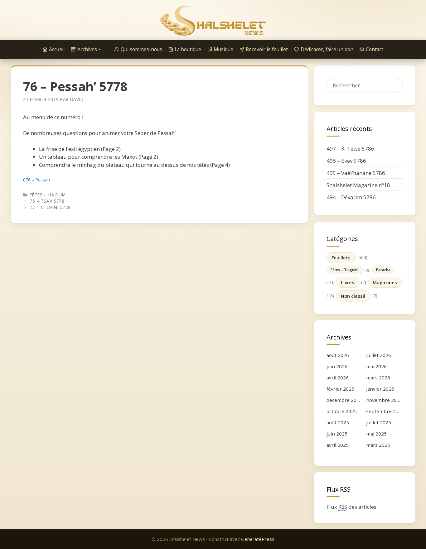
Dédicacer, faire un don (327, 49)
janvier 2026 (380, 389)
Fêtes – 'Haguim (345, 269)
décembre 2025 (344, 400)
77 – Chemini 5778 (50, 207)
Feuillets (341, 257)
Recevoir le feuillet (267, 49)
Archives (87, 49)
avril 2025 (338, 445)
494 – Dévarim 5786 (351, 197)
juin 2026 (337, 366)
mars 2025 (378, 445)
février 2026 (340, 389)
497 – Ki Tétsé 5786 (350, 148)
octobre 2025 (342, 411)
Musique (223, 49)
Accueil (57, 49)
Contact (374, 49)
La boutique (188, 49)
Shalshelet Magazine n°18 (358, 185)
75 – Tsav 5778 (47, 201)
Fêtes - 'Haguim (47, 195)
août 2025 (338, 422)
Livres (347, 282)
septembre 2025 (385, 411)
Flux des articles (351, 506)
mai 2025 (376, 434)
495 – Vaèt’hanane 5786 (356, 172)
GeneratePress (257, 539)
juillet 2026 (378, 355)
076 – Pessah (36, 180)
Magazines (385, 282)
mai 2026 (376, 366)
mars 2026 (378, 377)
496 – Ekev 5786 (346, 160)
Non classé (353, 296)
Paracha (383, 269)
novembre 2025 (384, 400)
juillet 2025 (378, 422)
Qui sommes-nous (141, 49)
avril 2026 (338, 377)
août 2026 (338, 355)
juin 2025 (337, 434)
